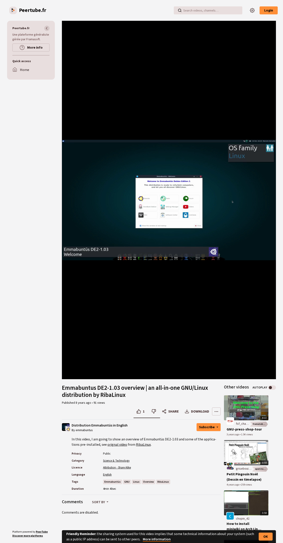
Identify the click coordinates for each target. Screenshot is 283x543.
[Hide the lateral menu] (47, 28)
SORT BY (99, 502)
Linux (136, 482)
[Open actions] (216, 411)
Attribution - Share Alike (117, 468)
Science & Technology (116, 461)
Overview (148, 482)
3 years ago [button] (233, 434)
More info (35, 47)
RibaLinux (143, 444)
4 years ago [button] (233, 485)
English (107, 475)
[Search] (180, 10)
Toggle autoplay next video (272, 387)
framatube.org (260, 424)
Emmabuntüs (112, 482)
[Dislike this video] (154, 411)
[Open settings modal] (252, 10)
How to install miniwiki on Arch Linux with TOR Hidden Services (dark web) (244, 526)
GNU (127, 482)
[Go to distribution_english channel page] (68, 428)
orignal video (117, 444)
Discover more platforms (27, 536)
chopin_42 (242, 518)
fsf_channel (243, 424)
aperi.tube (260, 468)
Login (268, 10)
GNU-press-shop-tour (244, 429)
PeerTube (42, 532)
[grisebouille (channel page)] (230, 466)
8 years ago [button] (84, 403)
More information (157, 539)
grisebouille (244, 469)
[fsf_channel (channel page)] (230, 421)
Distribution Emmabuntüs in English (100, 425)
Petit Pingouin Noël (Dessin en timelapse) (244, 477)
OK (265, 536)
